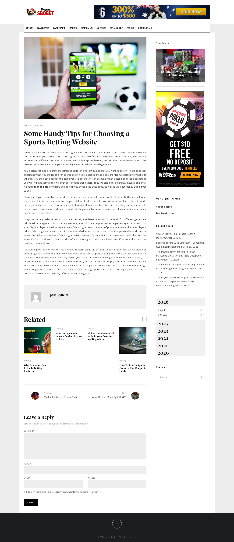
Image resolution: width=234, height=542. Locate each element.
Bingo (29, 28)
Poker (130, 28)
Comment (29, 431)
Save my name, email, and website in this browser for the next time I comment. (63, 492)
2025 (163, 323)
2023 (163, 331)
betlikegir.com (165, 213)
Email (27, 478)
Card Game (59, 28)
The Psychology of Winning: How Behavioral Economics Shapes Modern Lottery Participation (180, 281)
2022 (163, 338)
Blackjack (43, 28)
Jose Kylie (57, 295)
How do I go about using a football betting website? (69, 336)
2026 (163, 302)
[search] (201, 377)
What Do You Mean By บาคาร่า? (109, 395)
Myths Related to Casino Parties (61, 395)
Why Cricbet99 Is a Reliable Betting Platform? (35, 368)
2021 (163, 345)
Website (91, 478)
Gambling (87, 28)
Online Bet (116, 28)
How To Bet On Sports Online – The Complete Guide (132, 368)
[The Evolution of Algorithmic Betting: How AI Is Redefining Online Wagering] (180, 65)
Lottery (101, 28)
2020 (163, 352)
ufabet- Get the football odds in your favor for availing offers (101, 336)
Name (27, 464)
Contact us (145, 28)
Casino (73, 28)
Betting (27, 125)
